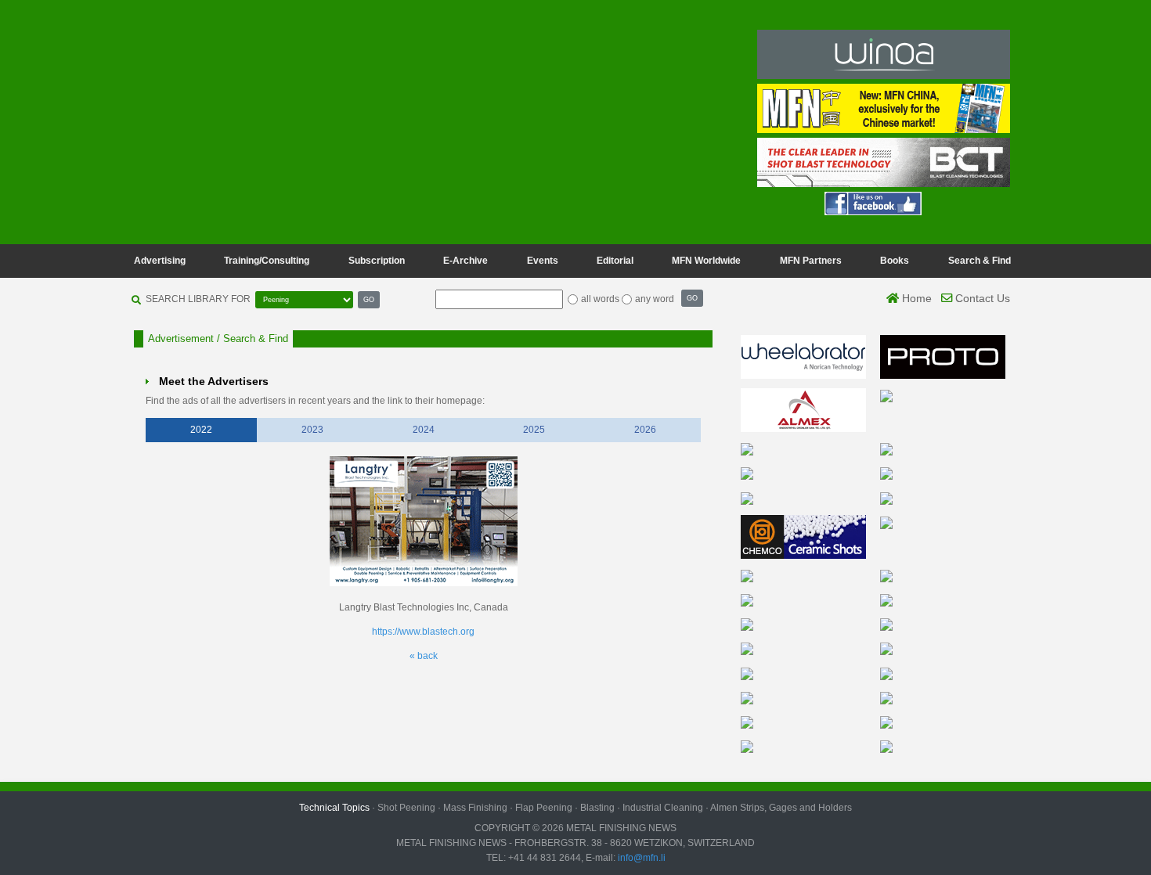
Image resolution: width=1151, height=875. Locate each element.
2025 (534, 429)
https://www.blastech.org (423, 631)
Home (915, 298)
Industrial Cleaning (662, 807)
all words (600, 298)
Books (894, 260)
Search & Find (979, 260)
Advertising (160, 260)
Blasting (597, 807)
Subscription (376, 260)
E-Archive (465, 260)
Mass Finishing (475, 807)
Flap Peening (543, 807)
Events (542, 260)
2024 (424, 429)
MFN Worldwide (706, 260)
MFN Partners (811, 260)
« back (424, 655)
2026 (645, 429)
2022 (201, 429)
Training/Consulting (266, 260)
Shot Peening (406, 807)
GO (368, 299)
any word (654, 298)
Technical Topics (334, 807)
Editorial (615, 260)
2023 (312, 429)
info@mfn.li (640, 857)
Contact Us (981, 298)
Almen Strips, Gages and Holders (781, 807)
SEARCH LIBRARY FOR (198, 298)
